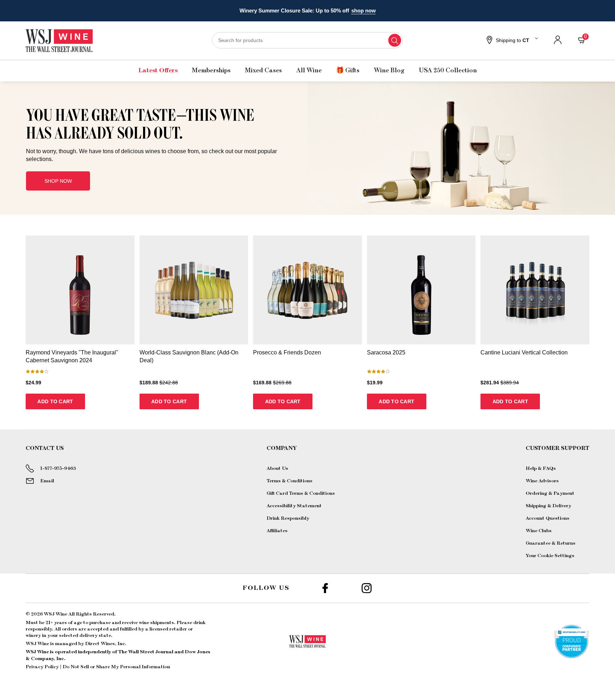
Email (47, 480)
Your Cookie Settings (550, 555)
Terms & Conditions (289, 480)
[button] (511, 41)
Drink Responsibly (288, 518)
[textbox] (151, 134)
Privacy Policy (42, 666)
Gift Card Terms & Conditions (301, 493)
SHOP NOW (58, 181)
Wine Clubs (539, 530)
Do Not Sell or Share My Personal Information (116, 666)
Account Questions (547, 518)
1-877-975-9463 (58, 468)
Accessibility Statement (294, 505)
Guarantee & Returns (550, 543)
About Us (277, 468)
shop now (363, 10)
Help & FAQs (541, 468)
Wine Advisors (542, 480)
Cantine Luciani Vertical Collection (524, 352)
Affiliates (277, 530)
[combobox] (307, 40)
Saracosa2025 (386, 352)
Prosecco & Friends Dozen (287, 352)
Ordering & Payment (550, 493)
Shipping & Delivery (548, 505)
